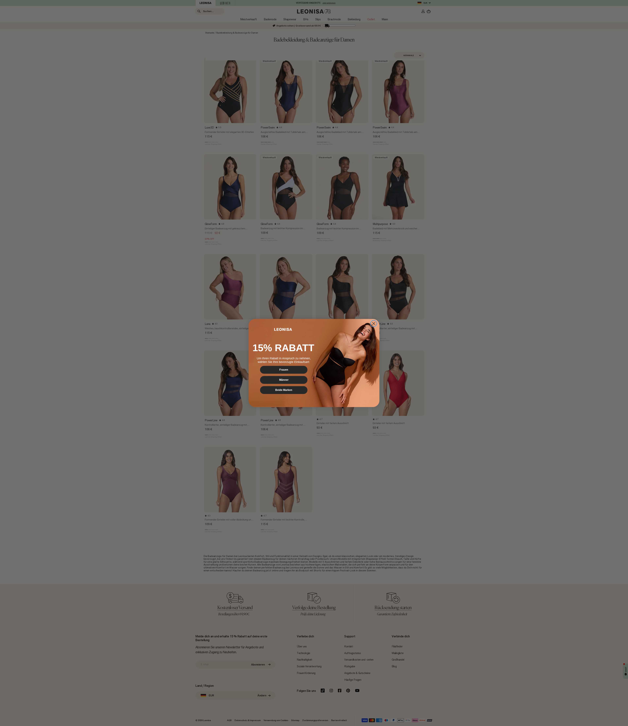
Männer (283, 379)
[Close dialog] (373, 323)
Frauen (283, 369)
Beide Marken (283, 390)
